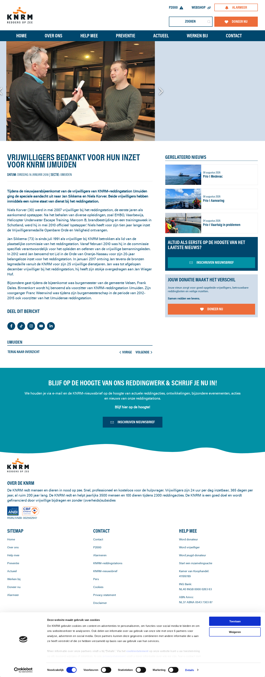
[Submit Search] (209, 22)
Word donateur (188, 539)
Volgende (142, 352)
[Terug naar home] (19, 15)
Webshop (199, 7)
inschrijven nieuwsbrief (215, 262)
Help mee (13, 555)
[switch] (106, 670)
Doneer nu (240, 21)
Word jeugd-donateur (192, 555)
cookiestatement (137, 651)
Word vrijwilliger (189, 547)
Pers (96, 579)
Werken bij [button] (197, 35)
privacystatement (115, 656)
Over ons (13, 547)
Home (21, 35)
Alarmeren (100, 555)
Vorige (127, 352)
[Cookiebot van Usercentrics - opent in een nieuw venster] (23, 670)
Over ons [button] (53, 35)
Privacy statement (104, 595)
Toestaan (235, 621)
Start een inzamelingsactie (195, 563)
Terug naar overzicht (23, 351)
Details (189, 669)
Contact (234, 35)
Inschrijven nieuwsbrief (136, 421)
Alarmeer (239, 7)
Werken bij (14, 579)
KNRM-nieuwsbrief (105, 571)
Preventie (13, 563)
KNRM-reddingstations (107, 563)
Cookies (98, 587)
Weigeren (235, 631)
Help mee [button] (89, 35)
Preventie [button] (125, 35)
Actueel (161, 35)
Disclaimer (100, 603)
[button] (161, 91)
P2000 (173, 7)
